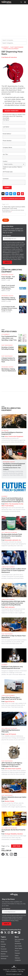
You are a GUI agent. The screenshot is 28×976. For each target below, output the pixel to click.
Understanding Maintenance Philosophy (10, 731)
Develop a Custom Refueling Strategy (7, 348)
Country (5, 161)
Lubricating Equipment (11, 48)
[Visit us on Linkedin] (15, 854)
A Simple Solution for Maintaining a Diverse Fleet (8, 359)
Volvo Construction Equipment (14, 436)
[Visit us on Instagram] (11, 854)
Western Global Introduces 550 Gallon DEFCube (13, 798)
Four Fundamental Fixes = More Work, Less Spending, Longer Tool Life (9, 338)
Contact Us (6, 969)
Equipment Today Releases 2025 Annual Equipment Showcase (12, 667)
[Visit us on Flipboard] (19, 932)
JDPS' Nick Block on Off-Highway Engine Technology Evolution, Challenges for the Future (11, 764)
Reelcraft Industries (11, 57)
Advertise (13, 969)
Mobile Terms (6, 259)
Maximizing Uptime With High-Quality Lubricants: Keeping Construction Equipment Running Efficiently (13, 603)
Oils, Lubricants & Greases (9, 532)
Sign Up (7, 262)
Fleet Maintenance (16, 47)
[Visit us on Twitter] (7, 854)
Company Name (7, 147)
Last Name (6, 126)
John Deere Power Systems (13, 768)
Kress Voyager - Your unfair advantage (8, 277)
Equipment (5, 47)
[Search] (21, 2)
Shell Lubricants (10, 607)
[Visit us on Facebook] (2, 854)
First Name (6, 120)
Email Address (7, 133)
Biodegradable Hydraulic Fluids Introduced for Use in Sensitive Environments (11, 536)
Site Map (20, 971)
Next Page (16, 846)
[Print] (2, 193)
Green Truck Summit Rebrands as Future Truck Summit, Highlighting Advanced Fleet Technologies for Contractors (8, 287)
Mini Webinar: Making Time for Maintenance (8, 298)
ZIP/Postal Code (8, 171)
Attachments (5, 334)
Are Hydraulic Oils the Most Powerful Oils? (13, 830)
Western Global (9, 801)
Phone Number (7, 140)
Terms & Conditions (11, 971)
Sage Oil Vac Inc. (10, 701)
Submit (7, 187)
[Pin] (18, 193)
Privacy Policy (17, 259)
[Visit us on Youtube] (15, 932)
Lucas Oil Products (10, 734)
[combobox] (14, 40)
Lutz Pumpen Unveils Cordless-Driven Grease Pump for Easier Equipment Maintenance (9, 308)
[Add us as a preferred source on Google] (22, 193)
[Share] (6, 193)
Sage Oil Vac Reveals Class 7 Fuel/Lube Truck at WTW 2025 (11, 698)
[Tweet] (14, 193)
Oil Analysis (4, 430)
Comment (6, 178)
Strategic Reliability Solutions (14, 834)
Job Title (6, 154)
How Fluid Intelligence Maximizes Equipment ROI (12, 433)
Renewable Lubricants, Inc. (13, 540)
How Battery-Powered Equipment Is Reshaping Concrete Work (14, 464)
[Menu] (25, 2)
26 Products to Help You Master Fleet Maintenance (13, 636)
